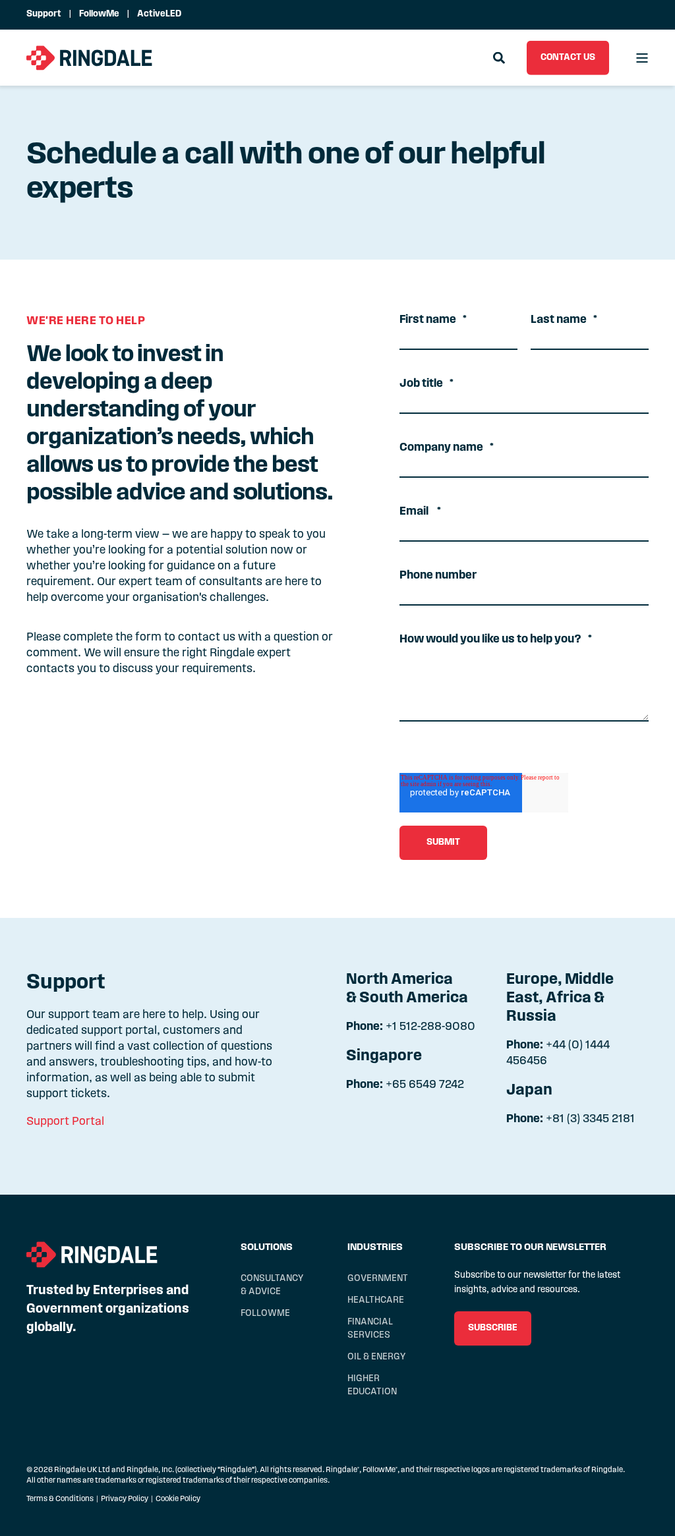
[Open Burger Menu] (642, 58)
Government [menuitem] (377, 1279)
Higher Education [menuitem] (372, 1385)
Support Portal (65, 1122)
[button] (26, 1509)
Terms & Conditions (60, 1499)
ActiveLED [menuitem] (159, 14)
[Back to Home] (89, 57)
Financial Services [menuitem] (370, 1328)
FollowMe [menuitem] (99, 14)
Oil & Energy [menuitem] (376, 1357)
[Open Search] (500, 58)
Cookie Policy (178, 1499)
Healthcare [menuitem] (375, 1300)
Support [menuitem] (43, 14)
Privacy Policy (124, 1499)
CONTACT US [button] (568, 57)
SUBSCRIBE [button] (492, 1328)
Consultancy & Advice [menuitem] (272, 1285)
